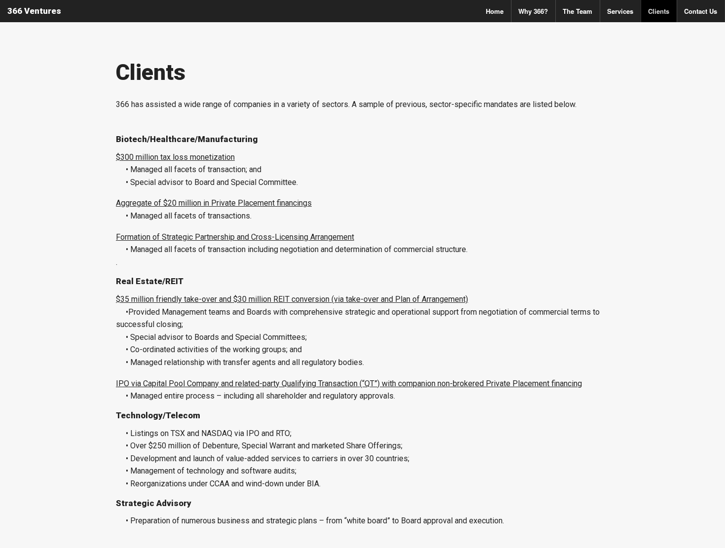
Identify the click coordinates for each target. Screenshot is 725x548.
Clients (658, 11)
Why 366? (533, 11)
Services (620, 11)
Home (495, 11)
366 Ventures (34, 11)
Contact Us (700, 11)
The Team (577, 11)
